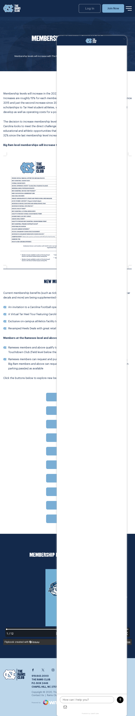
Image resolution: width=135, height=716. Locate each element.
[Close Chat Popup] (124, 39)
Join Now (113, 8)
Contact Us (38, 695)
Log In (89, 8)
